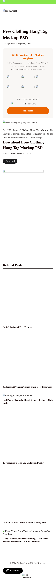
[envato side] (23, 210)
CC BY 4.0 (28, 153)
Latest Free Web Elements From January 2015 (24, 523)
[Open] (51, 13)
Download (10, 161)
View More (28, 111)
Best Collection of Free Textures (17, 327)
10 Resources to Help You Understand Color (23, 463)
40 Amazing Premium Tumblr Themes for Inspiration (27, 387)
